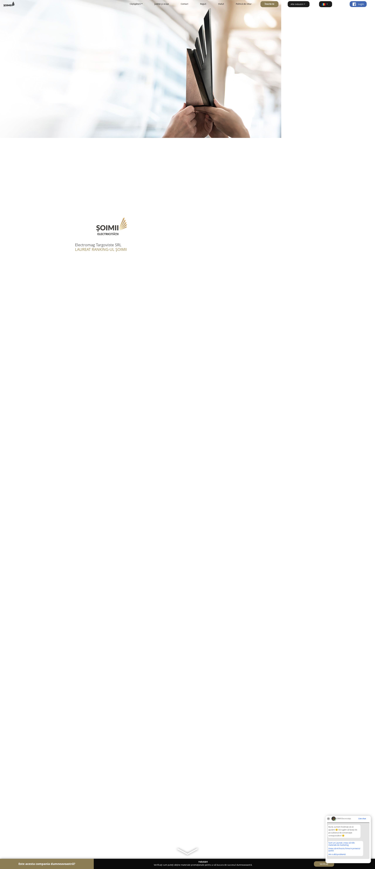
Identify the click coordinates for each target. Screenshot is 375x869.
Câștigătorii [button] (135, 3)
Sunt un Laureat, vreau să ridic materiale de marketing (341, 843)
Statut (221, 3)
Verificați (324, 864)
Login (360, 4)
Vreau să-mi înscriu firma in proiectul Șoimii (344, 849)
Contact (184, 3)
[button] (325, 4)
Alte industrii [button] (297, 4)
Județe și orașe (161, 3)
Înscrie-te (269, 3)
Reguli (203, 3)
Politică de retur (244, 3)
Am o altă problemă (337, 854)
